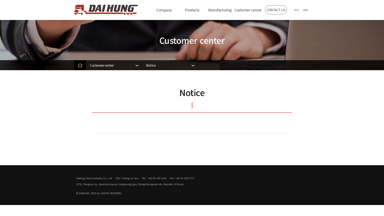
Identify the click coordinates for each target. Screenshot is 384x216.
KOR (296, 10)
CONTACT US (276, 9)
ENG (305, 10)
